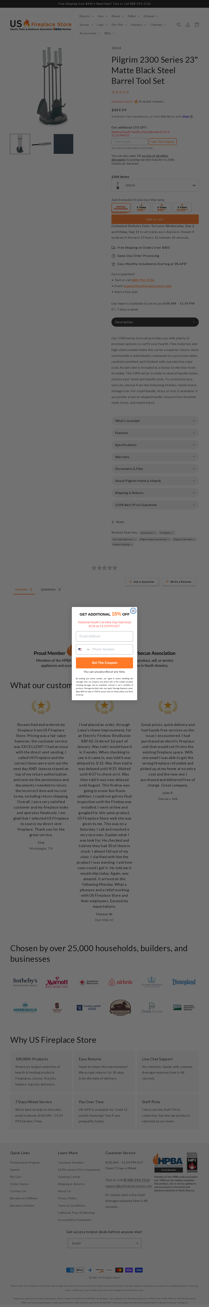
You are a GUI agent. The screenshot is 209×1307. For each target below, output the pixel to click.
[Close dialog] (133, 611)
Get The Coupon (104, 663)
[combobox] (83, 649)
